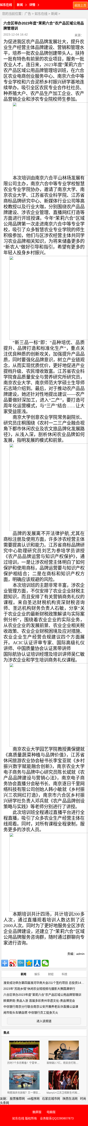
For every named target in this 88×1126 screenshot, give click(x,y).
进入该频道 (44, 1021)
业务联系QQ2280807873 (57, 1118)
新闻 (54, 14)
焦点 (6, 1032)
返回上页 (80, 5)
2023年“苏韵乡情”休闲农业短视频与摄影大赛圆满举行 (39, 988)
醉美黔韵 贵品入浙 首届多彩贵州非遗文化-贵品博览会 (39, 1000)
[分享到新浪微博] (12, 963)
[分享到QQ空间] (29, 963)
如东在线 (6, 4)
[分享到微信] (45, 963)
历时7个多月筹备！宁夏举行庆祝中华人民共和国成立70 (39, 1062)
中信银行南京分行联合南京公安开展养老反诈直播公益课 (40, 1006)
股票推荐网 (17, 1098)
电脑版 (51, 1112)
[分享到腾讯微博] (21, 963)
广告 (28, 14)
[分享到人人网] (37, 963)
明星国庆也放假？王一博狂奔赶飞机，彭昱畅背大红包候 (39, 1092)
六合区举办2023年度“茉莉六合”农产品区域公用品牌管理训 (42, 994)
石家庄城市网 (51, 1098)
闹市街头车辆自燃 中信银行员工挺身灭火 (30, 1012)
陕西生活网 (70, 1098)
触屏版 (36, 1112)
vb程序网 (33, 1098)
